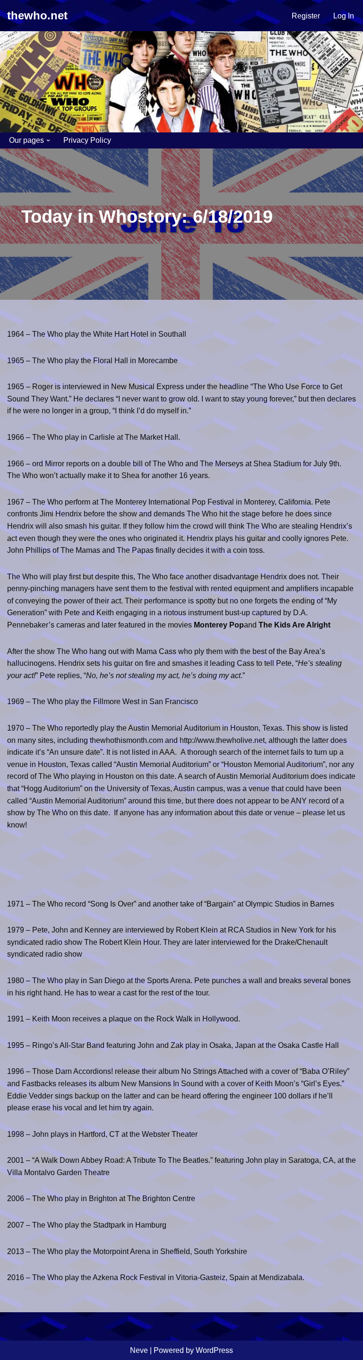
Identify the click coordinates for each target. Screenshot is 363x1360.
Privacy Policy (87, 140)
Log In (343, 16)
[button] (48, 140)
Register (306, 16)
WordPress (214, 1350)
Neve (139, 1350)
